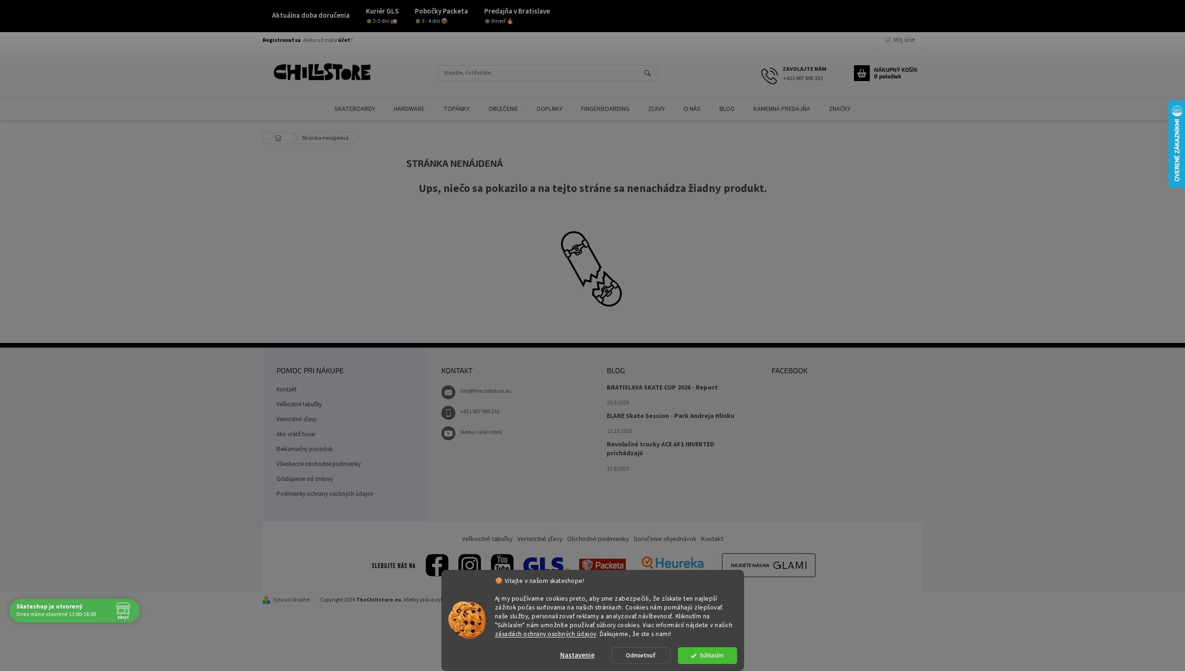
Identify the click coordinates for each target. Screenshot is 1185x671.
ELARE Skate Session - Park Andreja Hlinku (670, 416)
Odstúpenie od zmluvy (305, 479)
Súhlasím (712, 655)
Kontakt (287, 389)
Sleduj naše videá (481, 432)
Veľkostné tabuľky (299, 404)
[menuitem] (355, 109)
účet (344, 40)
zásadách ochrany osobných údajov (545, 633)
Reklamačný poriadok (304, 449)
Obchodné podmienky (598, 539)
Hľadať (651, 74)
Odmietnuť (641, 655)
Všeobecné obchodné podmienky (319, 464)
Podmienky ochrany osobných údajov (325, 494)
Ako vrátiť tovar (296, 434)
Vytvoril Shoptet (291, 600)
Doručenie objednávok (665, 539)
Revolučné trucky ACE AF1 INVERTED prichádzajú (660, 449)
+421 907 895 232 (480, 412)
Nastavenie (577, 655)
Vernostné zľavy (297, 419)
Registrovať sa (282, 40)
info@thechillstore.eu (485, 391)
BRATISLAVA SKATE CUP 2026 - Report (662, 387)
